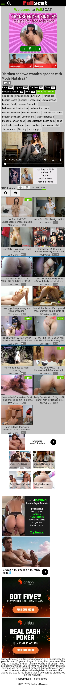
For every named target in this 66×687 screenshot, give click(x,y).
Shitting (22, 129)
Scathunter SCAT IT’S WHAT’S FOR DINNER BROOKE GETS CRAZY (17, 280)
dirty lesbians (22, 96)
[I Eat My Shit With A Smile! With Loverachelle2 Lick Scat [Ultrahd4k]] (17, 325)
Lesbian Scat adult (27, 104)
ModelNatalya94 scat (13, 121)
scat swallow (33, 125)
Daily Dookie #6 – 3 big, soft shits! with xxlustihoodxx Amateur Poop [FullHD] (49, 398)
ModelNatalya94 (45, 91)
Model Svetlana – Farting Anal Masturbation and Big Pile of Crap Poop (49, 309)
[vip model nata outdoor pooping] (17, 355)
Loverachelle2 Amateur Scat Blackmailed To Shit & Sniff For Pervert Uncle (17, 398)
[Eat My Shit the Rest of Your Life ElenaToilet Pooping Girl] (49, 325)
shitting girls (35, 129)
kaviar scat (49, 96)
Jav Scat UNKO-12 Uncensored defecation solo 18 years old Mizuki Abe (49, 369)
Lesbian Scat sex (11, 112)
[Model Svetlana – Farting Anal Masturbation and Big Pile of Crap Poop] (49, 296)
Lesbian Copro (9, 100)
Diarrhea (36, 87)
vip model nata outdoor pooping (16, 369)
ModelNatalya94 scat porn (41, 121)
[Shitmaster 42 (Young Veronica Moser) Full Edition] (49, 236)
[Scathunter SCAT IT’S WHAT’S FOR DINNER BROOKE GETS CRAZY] (17, 266)
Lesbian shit (28, 116)
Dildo (49, 87)
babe (7, 87)
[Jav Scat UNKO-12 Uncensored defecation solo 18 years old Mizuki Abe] (49, 355)
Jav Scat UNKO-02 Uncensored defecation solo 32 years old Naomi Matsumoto (17, 220)
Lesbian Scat (9, 104)
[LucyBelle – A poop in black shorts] (17, 236)
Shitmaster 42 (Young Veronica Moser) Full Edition (49, 250)
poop (59, 121)
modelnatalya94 (12, 91)
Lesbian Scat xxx (11, 116)
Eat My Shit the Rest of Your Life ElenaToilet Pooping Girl (49, 339)
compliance (40, 678)
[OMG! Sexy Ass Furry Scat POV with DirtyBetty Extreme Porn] (49, 266)
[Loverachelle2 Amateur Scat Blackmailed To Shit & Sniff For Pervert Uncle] (17, 385)
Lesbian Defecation (29, 100)
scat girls (7, 125)
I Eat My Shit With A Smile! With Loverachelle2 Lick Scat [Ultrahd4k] (17, 339)
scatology (47, 125)
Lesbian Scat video (52, 112)
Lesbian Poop (49, 100)
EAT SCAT (36, 96)
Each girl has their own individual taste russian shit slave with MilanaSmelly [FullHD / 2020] (17, 428)
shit (57, 125)
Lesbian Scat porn (39, 108)
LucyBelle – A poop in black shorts (17, 250)
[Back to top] (62, 682)
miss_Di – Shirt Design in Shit (49, 219)
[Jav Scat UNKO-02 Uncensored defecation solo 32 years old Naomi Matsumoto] (17, 207)
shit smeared (9, 129)
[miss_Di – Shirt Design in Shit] (49, 207)
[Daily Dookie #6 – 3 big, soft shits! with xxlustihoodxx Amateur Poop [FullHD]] (49, 385)
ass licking (7, 96)
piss (29, 91)
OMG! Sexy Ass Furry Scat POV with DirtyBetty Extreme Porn (49, 280)
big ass (21, 87)
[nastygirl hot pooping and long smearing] (17, 296)
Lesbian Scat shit (31, 112)
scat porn (19, 125)
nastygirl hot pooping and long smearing (17, 309)
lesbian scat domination (15, 108)
